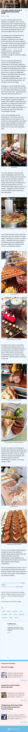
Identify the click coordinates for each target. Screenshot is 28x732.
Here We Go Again (7, 667)
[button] (26, 10)
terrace (16, 617)
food (21, 611)
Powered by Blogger (15, 729)
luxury (15, 614)
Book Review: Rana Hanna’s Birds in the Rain (10, 686)
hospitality (4, 614)
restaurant (4, 617)
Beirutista (11, 3)
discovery (15, 611)
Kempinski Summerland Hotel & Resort (11, 583)
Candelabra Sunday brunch (8, 586)
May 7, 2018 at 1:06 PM (13, 625)
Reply (9, 632)
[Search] (26, 3)
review (11, 617)
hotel (10, 614)
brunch (9, 611)
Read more (24, 680)
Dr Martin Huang (11, 624)
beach (3, 611)
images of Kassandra (13, 49)
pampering (21, 614)
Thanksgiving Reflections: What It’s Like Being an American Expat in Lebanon (12, 707)
